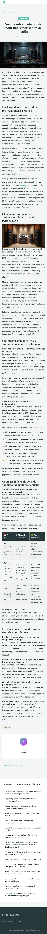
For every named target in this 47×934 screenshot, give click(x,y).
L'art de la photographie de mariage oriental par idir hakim (23, 829)
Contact (20, 921)
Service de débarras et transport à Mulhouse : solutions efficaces (22, 880)
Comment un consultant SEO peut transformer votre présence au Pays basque (23, 865)
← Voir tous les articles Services (15, 766)
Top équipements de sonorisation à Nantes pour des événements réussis (23, 872)
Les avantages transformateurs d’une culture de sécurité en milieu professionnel (23, 792)
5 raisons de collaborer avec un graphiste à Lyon (23, 859)
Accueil (5, 12)
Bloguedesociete (10, 914)
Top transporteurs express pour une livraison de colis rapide (23, 814)
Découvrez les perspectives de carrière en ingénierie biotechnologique (21, 807)
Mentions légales (8, 921)
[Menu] (42, 2)
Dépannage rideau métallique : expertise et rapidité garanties (21, 800)
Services (12, 12)
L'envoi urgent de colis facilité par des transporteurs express (19, 821)
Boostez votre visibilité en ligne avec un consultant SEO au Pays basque (20, 894)
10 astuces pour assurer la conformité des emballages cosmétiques (21, 836)
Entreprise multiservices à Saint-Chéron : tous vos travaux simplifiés (23, 853)
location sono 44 (27, 185)
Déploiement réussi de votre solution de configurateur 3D (20, 887)
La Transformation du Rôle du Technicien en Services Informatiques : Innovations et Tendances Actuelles (22, 844)
